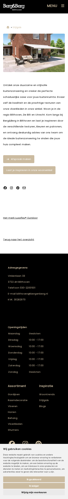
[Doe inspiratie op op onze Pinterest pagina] (19, 188)
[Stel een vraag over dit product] (25, 188)
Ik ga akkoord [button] (34, 479)
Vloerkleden (15, 424)
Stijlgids (44, 400)
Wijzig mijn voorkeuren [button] (34, 492)
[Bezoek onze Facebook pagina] (6, 188)
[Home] (7, 27)
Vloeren (13, 406)
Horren (12, 412)
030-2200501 (28, 287)
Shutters (13, 430)
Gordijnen (14, 394)
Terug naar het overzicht (18, 239)
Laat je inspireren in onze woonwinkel (29, 170)
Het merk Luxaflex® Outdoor (20, 217)
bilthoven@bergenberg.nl (32, 293)
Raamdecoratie (18, 400)
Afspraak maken (21, 159)
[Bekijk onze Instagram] (12, 188)
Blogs (42, 406)
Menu (52, 5)
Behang (12, 418)
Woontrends (47, 394)
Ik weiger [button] (34, 485)
